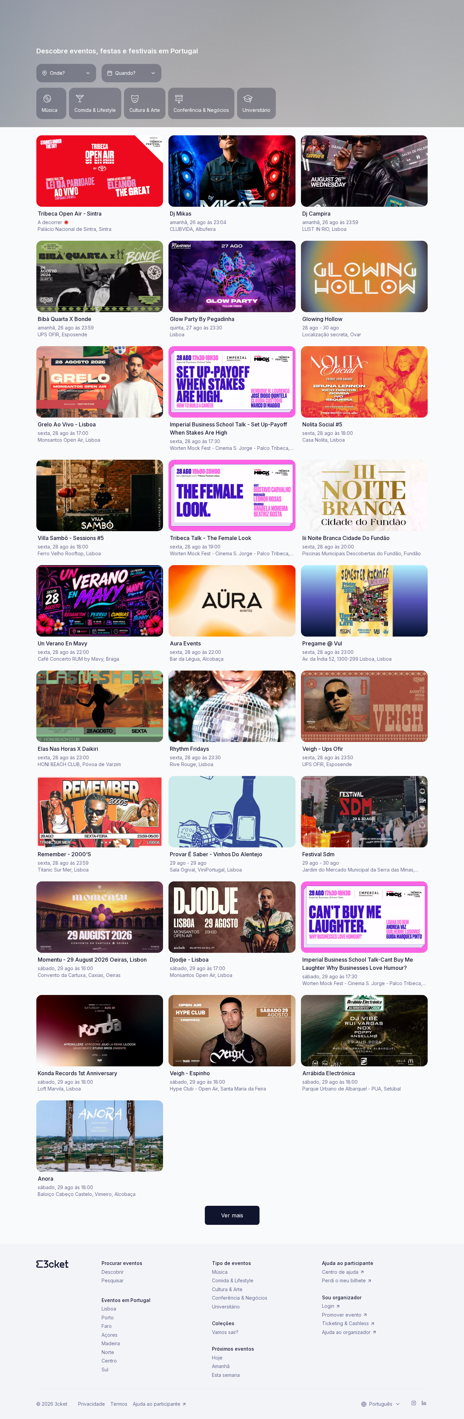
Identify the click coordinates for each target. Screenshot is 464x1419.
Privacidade (91, 1404)
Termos (118, 1404)
